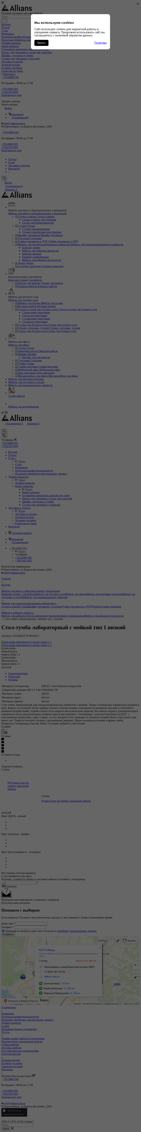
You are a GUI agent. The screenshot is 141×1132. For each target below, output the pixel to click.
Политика (100, 42)
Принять (41, 43)
